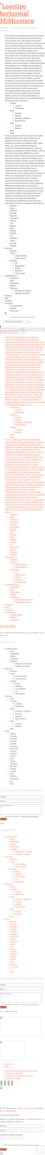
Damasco (14, 746)
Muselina (18, 686)
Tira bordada (20, 688)
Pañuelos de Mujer (22, 666)
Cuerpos (18, 703)
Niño (12, 728)
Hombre (13, 701)
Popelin (13, 771)
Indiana (13, 751)
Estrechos (14, 748)
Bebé (12, 698)
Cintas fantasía (21, 676)
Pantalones (19, 706)
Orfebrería (14, 658)
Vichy (12, 783)
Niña (12, 721)
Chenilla (13, 743)
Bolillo (17, 683)
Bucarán (13, 741)
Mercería (8, 668)
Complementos (11, 648)
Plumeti (13, 768)
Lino (12, 758)
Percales (13, 766)
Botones (13, 671)
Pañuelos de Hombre (23, 663)
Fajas (12, 651)
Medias (13, 656)
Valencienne (20, 693)
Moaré (12, 761)
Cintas (12, 673)
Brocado (13, 736)
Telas (7, 731)
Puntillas (13, 681)
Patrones (8, 696)
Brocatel (13, 738)
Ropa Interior (20, 718)
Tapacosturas (20, 678)
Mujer (12, 708)
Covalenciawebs (9, 1110)
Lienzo (12, 756)
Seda (12, 773)
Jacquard (13, 753)
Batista (13, 733)
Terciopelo (14, 778)
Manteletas (14, 653)
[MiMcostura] (22, 13)
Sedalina (13, 776)
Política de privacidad (29, 816)
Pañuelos (14, 661)
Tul (16, 691)
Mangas (18, 716)
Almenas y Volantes (23, 711)
